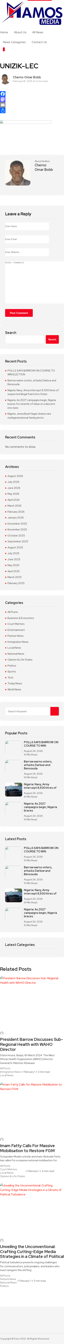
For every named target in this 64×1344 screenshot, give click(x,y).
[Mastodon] (32, 99)
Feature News (16, 636)
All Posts (13, 612)
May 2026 (13, 494)
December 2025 (17, 523)
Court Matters (16, 624)
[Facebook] (32, 94)
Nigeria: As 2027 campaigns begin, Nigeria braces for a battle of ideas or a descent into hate (32, 404)
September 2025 (18, 541)
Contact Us (39, 42)
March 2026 (15, 505)
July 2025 (13, 553)
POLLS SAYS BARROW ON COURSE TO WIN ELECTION (31, 372)
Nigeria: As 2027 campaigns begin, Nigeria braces (40, 807)
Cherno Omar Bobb (27, 77)
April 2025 (14, 571)
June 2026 (14, 488)
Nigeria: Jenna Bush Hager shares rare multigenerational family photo (29, 415)
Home (4, 32)
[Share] (32, 110)
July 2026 (13, 482)
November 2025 (17, 529)
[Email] (32, 105)
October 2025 (16, 535)
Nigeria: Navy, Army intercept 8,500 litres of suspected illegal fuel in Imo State (33, 392)
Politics (12, 665)
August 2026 (15, 476)
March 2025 (15, 577)
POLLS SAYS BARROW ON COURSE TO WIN (41, 744)
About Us (20, 32)
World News (14, 689)
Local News (14, 647)
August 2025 (15, 547)
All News (37, 32)
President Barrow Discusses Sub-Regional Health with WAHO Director (31, 1044)
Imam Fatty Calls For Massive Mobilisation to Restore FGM (27, 1148)
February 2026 (16, 512)
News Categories (14, 42)
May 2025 (13, 565)
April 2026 (14, 500)
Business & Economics (21, 618)
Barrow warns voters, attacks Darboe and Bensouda (32, 382)
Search (10, 332)
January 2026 (16, 517)
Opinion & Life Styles (20, 659)
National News (16, 654)
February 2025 (16, 583)
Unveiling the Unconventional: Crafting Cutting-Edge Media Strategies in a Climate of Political (32, 1251)
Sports (12, 671)
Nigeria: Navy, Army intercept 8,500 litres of (40, 786)
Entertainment (16, 630)
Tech (10, 677)
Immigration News (18, 642)
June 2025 (14, 559)
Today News (15, 683)
